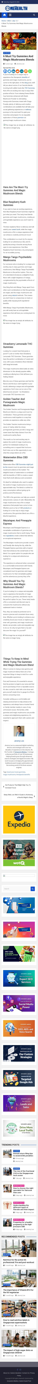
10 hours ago (19, 1158)
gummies (22, 772)
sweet (14, 229)
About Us (6, 1373)
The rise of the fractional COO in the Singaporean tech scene (23, 1173)
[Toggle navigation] (10, 14)
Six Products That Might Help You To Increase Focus (18, 786)
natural (14, 295)
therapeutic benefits (23, 774)
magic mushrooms (9, 774)
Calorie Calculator (15, 1373)
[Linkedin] (13, 71)
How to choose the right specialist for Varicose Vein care (23, 1190)
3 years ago (9, 64)
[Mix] (26, 71)
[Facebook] (5, 71)
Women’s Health (19, 1185)
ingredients (10, 536)
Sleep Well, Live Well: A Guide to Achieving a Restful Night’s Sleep (18, 796)
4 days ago (18, 1229)
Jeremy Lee (20, 64)
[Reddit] (17, 71)
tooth (18, 229)
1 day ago (18, 1178)
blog (26, 83)
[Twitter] (9, 71)
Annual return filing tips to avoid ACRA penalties (23, 1154)
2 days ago (18, 1195)
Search (33, 889)
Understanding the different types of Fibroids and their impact (23, 1207)
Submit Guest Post (25, 1381)
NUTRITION (7, 53)
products (26, 508)
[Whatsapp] (30, 71)
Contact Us (25, 1373)
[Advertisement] (19, 170)
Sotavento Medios (21, 752)
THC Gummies (30, 88)
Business (16, 1151)
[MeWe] (22, 71)
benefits (25, 77)
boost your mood (12, 772)
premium (21, 118)
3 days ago (18, 1212)
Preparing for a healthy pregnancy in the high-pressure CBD (22, 1224)
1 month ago (9, 1265)
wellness (28, 110)
